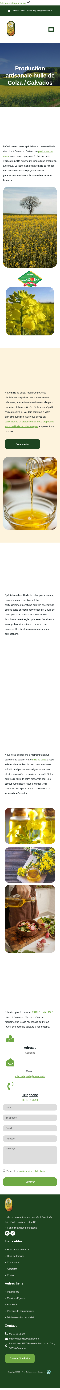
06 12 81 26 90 (30, 1100)
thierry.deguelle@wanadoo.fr (30, 1076)
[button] (51, 29)
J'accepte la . (26, 1171)
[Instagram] (12, 1233)
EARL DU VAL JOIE (42, 1012)
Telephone (30, 1095)
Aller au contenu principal (13, 3)
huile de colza (39, 759)
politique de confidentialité (32, 1171)
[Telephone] (10, 1086)
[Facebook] (7, 1233)
